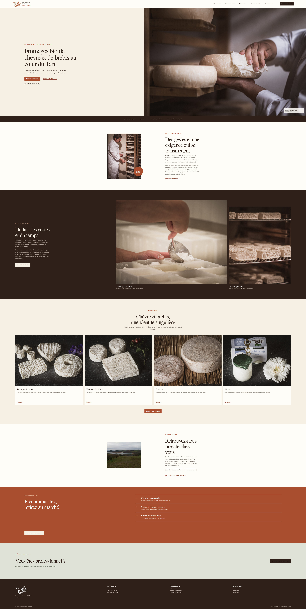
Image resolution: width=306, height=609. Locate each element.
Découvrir (20, 402)
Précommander (269, 3)
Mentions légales (275, 606)
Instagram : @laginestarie (176, 592)
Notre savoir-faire (229, 3)
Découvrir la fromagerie (32, 78)
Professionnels (235, 592)
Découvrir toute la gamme (153, 411)
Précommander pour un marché (31, 83)
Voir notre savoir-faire (22, 264)
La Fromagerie (216, 3)
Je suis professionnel (286, 3)
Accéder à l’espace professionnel (280, 561)
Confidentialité (282, 606)
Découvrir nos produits (50, 78)
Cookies (289, 606)
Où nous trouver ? (255, 3)
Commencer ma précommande (34, 533)
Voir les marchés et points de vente (175, 475)
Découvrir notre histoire (172, 178)
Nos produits (242, 3)
